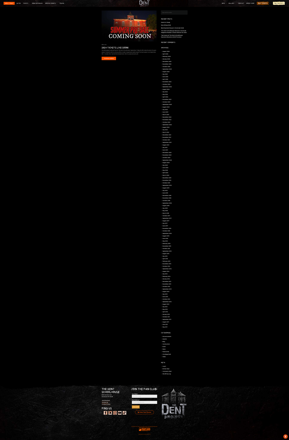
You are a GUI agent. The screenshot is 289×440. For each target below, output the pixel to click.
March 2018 (165, 213)
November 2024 (166, 81)
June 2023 (165, 112)
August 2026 (165, 51)
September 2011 (166, 319)
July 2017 (164, 223)
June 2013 (165, 296)
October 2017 (166, 215)
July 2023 (165, 109)
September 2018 (167, 203)
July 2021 (164, 147)
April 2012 (165, 311)
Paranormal (165, 351)
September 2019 (167, 185)
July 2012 (164, 306)
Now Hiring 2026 (166, 25)
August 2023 (165, 107)
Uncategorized (166, 354)
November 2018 (166, 198)
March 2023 (165, 114)
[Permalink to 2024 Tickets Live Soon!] (129, 26)
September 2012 (167, 301)
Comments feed (166, 371)
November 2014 (166, 263)
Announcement (166, 336)
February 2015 (166, 261)
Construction (166, 344)
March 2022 (165, 132)
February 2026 (166, 56)
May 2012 (165, 309)
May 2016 (165, 241)
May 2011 (164, 327)
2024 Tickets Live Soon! (115, 48)
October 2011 (166, 316)
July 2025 (165, 74)
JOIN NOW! (136, 407)
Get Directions (106, 400)
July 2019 (164, 190)
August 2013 (165, 291)
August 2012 (165, 304)
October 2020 (166, 157)
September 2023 (167, 104)
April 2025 (165, 79)
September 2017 (167, 218)
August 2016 (165, 236)
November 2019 (166, 180)
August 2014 (165, 271)
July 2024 (165, 91)
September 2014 (167, 268)
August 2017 (165, 220)
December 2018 (166, 195)
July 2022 (165, 129)
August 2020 (166, 162)
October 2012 (166, 299)
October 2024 (166, 84)
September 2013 (167, 289)
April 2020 (165, 172)
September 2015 (166, 251)
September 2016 (167, 233)
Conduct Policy (106, 404)
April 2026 (165, 54)
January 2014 (166, 279)
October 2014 (166, 266)
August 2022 (165, 127)
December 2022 (166, 117)
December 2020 (166, 152)
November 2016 (166, 228)
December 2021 (166, 135)
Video (164, 356)
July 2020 (165, 165)
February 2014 (166, 276)
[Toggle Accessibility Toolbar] (285, 436)
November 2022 (166, 119)
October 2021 (166, 140)
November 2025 (166, 64)
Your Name (135, 393)
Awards (164, 339)
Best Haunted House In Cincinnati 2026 (172, 28)
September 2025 (167, 69)
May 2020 (165, 170)
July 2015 (164, 256)
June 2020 (165, 167)
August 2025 (165, 71)
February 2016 (166, 243)
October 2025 (166, 66)
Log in (164, 366)
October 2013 (166, 286)
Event (164, 346)
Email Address (136, 400)
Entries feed (165, 368)
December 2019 (166, 177)
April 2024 (165, 97)
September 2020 (167, 160)
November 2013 (166, 284)
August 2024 (166, 89)
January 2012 (166, 314)
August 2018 (165, 205)
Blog (163, 341)
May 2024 (165, 94)
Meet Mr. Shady (165, 22)
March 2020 (165, 175)
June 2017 (165, 226)
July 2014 (165, 274)
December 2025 (166, 61)
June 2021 (165, 150)
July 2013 (164, 294)
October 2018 (166, 200)
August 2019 (165, 188)
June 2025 (165, 76)
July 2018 (165, 208)
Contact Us (105, 402)
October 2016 (166, 231)
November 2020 (166, 155)
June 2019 (165, 193)
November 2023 (166, 99)
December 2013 (166, 281)
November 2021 (166, 137)
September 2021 (167, 142)
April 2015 (165, 258)
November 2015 (166, 246)
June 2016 (165, 238)
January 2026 (166, 59)
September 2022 (167, 124)
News (164, 349)
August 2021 (165, 145)
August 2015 (165, 253)
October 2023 (166, 102)
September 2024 (167, 86)
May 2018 (165, 210)
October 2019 (166, 183)
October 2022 (166, 122)
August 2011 (165, 322)
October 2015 (166, 248)
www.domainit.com (147, 434)
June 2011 (165, 324)
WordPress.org (166, 374)
